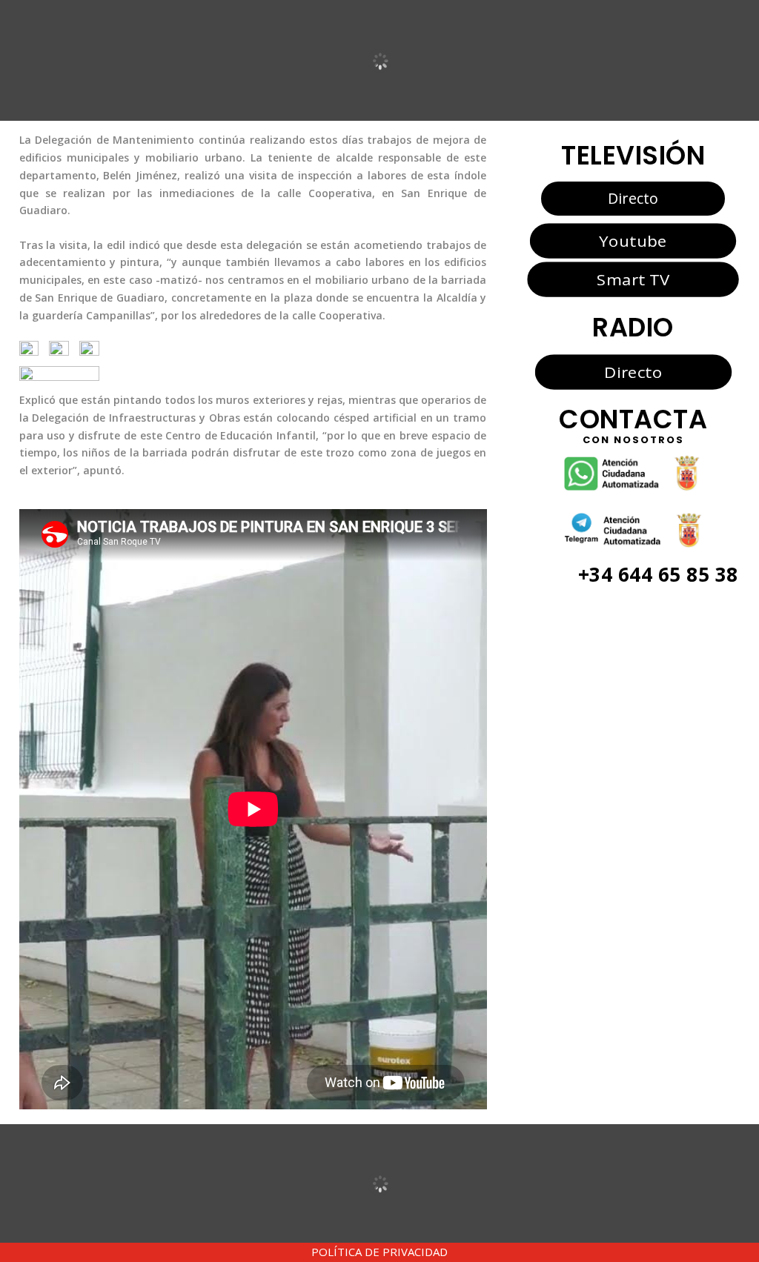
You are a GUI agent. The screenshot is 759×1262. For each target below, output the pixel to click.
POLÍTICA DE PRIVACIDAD (379, 1251)
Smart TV (633, 279)
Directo (633, 198)
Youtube (632, 240)
